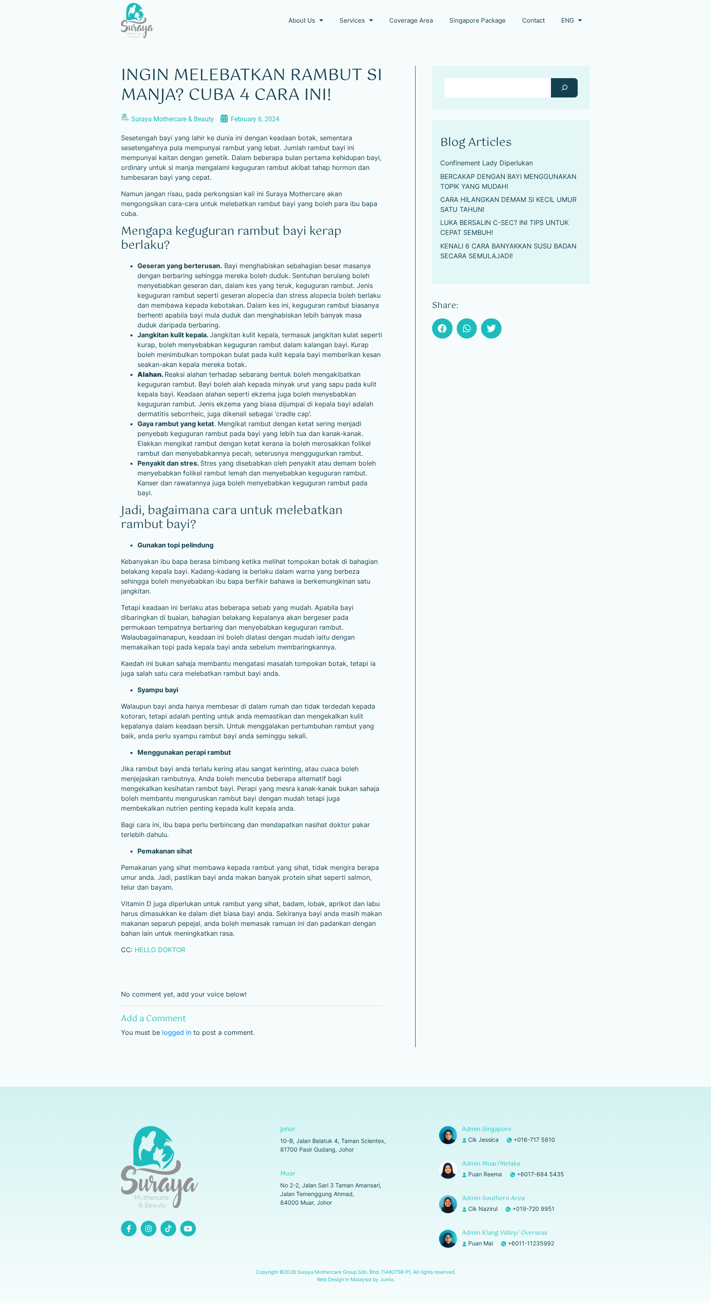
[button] (442, 328)
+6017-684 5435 (540, 1174)
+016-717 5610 (534, 1139)
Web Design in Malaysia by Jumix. (356, 1279)
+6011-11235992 (531, 1243)
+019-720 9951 (533, 1208)
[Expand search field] (564, 87)
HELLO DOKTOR (160, 950)
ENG (567, 20)
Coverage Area (411, 20)
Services (352, 20)
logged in (176, 1032)
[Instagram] (148, 1228)
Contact (533, 20)
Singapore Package (477, 20)
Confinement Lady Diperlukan (486, 163)
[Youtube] (188, 1228)
